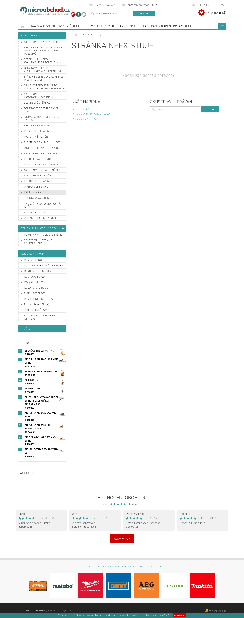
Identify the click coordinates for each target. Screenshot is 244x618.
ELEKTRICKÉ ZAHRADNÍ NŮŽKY (42, 142)
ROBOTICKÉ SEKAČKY (36, 131)
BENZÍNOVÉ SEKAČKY (36, 125)
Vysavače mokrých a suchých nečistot (43, 205)
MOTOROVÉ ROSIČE (36, 136)
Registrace (219, 4)
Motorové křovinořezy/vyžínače (38, 95)
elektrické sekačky (36, 181)
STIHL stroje (29, 35)
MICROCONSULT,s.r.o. (152, 566)
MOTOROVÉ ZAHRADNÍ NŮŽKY (42, 170)
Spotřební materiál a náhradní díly (38, 241)
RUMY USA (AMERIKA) (36, 304)
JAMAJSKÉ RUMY (33, 282)
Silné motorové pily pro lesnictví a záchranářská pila (44, 87)
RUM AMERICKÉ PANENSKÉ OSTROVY (40, 317)
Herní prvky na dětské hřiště (43, 234)
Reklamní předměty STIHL (40, 218)
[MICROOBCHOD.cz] (53, 12)
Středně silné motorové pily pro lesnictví (43, 78)
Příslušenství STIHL (38, 197)
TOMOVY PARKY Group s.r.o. (38, 228)
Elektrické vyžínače (37, 102)
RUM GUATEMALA (34, 276)
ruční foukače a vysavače (41, 164)
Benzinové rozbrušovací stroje (41, 109)
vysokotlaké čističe (37, 175)
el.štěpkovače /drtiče (38, 159)
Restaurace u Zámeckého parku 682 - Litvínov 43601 (108, 566)
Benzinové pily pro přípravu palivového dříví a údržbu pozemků (43, 50)
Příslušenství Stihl (37, 192)
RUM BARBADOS (34, 259)
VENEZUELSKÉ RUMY (36, 310)
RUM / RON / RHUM (32, 253)
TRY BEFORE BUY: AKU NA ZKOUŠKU (111, 26)
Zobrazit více (122, 539)
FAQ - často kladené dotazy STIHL (167, 26)
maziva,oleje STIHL (36, 186)
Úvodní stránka (22, 26)
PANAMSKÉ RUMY (34, 293)
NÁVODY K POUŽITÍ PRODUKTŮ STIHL (55, 26)
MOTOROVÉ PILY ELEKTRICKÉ (41, 42)
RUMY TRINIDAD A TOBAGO (40, 298)
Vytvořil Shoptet (217, 610)
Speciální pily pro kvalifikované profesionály (42, 61)
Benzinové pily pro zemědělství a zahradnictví (42, 69)
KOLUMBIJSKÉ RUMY (36, 287)
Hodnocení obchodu (122, 497)
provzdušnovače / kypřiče (41, 153)
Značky (25, 328)
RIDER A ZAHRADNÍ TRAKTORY (41, 147)
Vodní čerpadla (34, 212)
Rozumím (179, 615)
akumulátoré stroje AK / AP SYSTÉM (42, 118)
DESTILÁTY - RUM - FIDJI (38, 271)
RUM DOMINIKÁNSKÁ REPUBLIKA (43, 265)
